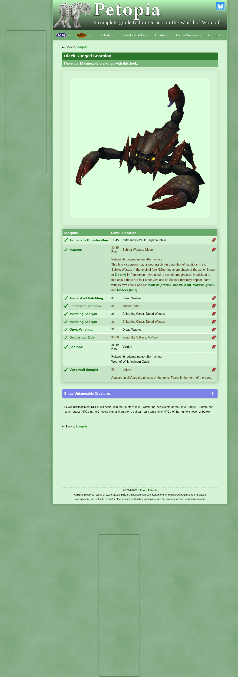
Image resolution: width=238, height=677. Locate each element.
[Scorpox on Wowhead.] (214, 347)
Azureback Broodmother (88, 240)
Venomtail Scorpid (83, 369)
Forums (216, 35)
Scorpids (82, 47)
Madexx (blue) (127, 290)
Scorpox (76, 347)
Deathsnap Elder (82, 337)
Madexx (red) (181, 285)
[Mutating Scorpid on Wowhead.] (214, 314)
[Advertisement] (26, 101)
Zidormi (120, 274)
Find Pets (106, 35)
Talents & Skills (135, 35)
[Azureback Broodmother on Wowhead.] (214, 240)
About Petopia (148, 490)
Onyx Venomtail (81, 329)
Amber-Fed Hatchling (86, 298)
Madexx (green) (204, 285)
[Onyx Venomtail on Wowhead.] (214, 330)
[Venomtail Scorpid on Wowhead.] (214, 370)
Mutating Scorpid (83, 314)
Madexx (75, 250)
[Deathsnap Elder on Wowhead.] (214, 337)
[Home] (140, 15)
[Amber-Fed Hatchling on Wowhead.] (214, 298)
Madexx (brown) (159, 285)
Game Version (188, 35)
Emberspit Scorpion (85, 306)
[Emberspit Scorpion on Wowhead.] (214, 306)
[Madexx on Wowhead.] (214, 250)
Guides (162, 35)
